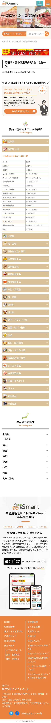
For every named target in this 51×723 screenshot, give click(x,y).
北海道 (7, 438)
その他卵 (29, 229)
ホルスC (29, 170)
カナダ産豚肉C (8, 193)
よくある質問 (34, 626)
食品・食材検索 (12, 654)
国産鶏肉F (6, 209)
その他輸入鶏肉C (32, 221)
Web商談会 (9, 626)
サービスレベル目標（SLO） (37, 668)
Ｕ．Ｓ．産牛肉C (8, 174)
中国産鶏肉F (8, 221)
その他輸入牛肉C (8, 182)
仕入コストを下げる (13, 631)
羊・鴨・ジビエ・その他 (34, 225)
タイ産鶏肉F (7, 217)
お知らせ (32, 635)
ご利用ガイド (10, 635)
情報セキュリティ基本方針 (38, 647)
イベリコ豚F (7, 201)
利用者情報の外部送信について (38, 660)
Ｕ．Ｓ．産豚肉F (31, 190)
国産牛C (5, 166)
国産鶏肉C (29, 205)
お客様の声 (33, 621)
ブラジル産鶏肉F (8, 213)
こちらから (40, 568)
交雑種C (5, 170)
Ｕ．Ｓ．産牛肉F (31, 174)
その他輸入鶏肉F (8, 225)
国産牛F (28, 166)
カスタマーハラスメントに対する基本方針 (38, 676)
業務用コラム (34, 631)
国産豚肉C (6, 186)
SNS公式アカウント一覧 (31, 713)
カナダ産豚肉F (31, 193)
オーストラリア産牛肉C (11, 178)
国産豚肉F (29, 186)
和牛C (5, 162)
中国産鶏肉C (30, 217)
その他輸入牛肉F (31, 182)
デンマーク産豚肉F (9, 197)
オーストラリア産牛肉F (34, 178)
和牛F (28, 162)
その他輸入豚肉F (8, 205)
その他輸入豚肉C (32, 201)
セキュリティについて (38, 653)
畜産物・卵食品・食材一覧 (16, 156)
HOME (7, 621)
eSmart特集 (9, 640)
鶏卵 (4, 229)
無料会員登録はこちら (20, 111)
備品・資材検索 (12, 659)
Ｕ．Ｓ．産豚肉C (8, 190)
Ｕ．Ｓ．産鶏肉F (31, 209)
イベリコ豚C (30, 197)
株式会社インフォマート (15, 689)
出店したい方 (34, 640)
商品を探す (9, 645)
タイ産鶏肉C (30, 213)
